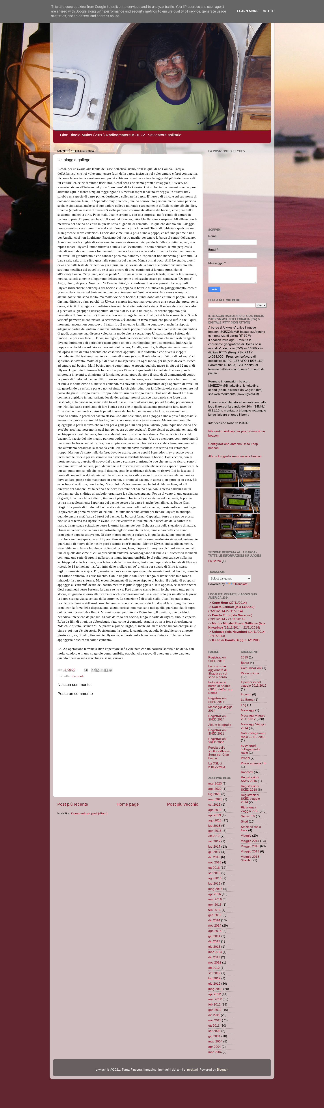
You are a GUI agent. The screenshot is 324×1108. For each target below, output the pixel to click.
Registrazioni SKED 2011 (217, 731)
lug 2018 (214, 825)
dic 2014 (214, 920)
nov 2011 (214, 1020)
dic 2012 (214, 957)
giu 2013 (214, 946)
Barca (245, 662)
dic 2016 (214, 857)
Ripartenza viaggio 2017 (250, 809)
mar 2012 (215, 999)
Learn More (247, 11)
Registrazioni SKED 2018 (217, 659)
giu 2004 (214, 1036)
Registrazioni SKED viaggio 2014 (250, 798)
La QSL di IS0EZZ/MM (216, 765)
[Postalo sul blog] (97, 670)
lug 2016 (214, 883)
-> (233, 640)
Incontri (246, 694)
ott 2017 (214, 836)
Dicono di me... (251, 673)
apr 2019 (214, 815)
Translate (241, 584)
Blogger (222, 1069)
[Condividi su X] (102, 670)
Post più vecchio (182, 804)
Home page (128, 804)
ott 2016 (214, 867)
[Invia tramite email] (93, 670)
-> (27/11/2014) (227, 602)
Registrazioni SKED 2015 (250, 779)
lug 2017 (214, 846)
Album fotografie (219, 724)
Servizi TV (248, 816)
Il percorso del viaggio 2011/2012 (253, 683)
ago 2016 (215, 878)
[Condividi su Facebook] (106, 670)
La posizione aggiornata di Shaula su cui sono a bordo (217, 672)
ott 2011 (214, 1025)
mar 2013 (215, 952)
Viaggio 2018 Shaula (250, 858)
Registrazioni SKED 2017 (217, 700)
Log (243, 705)
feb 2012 (214, 1004)
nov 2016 (214, 862)
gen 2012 (215, 1009)
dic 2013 (214, 941)
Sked (244, 821)
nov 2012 (214, 962)
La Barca (214, 561)
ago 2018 (215, 820)
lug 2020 (214, 794)
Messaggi (247, 710)
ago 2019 (215, 810)
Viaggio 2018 (250, 851)
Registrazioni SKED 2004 (217, 740)
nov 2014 (214, 925)
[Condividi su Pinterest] (110, 670)
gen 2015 (215, 915)
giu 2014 (214, 936)
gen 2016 (215, 904)
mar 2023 (215, 783)
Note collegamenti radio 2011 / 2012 (253, 734)
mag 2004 (215, 1041)
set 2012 (214, 973)
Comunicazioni (251, 668)
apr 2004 (214, 1046)
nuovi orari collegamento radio (250, 749)
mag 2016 (215, 888)
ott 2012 (214, 967)
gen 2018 (215, 830)
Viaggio (246, 835)
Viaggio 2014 (250, 841)
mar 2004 (215, 1052)
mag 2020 (215, 799)
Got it (268, 11)
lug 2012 (214, 978)
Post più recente (72, 804)
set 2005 (214, 1031)
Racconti (77, 676)
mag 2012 (215, 989)
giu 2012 (214, 983)
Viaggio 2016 (250, 846)
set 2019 (214, 804)
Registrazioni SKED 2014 (217, 717)
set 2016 (214, 873)
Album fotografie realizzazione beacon (235, 456)
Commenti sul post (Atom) (89, 813)
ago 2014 (215, 930)
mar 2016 (215, 899)
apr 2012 (214, 994)
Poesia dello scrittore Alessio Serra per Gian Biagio (219, 753)
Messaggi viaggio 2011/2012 (253, 717)
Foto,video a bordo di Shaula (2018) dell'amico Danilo (220, 688)
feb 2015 (214, 910)
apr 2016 (214, 894)
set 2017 (214, 841)
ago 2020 (215, 788)
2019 (244, 657)
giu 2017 (214, 852)
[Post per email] (85, 669)
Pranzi (245, 758)
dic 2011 (214, 1015)
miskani (192, 1069)
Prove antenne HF (253, 763)
